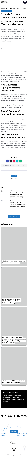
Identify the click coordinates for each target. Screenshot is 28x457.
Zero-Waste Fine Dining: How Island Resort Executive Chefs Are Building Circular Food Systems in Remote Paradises (14, 339)
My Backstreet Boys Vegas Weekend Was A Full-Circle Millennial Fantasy (11, 301)
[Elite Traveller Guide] (4, 2)
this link (16, 149)
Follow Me (14, 175)
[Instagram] (12, 450)
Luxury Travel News (10, 8)
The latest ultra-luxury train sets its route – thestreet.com (13, 262)
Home (2, 8)
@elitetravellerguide (14, 424)
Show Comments (14, 216)
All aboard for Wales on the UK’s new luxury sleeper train (13, 381)
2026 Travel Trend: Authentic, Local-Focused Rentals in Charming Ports (17, 204)
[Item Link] (14, 246)
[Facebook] (15, 450)
